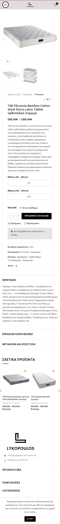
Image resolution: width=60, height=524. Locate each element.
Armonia (44, 403)
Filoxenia (39, 94)
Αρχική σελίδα (14, 94)
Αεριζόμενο (22, 257)
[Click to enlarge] (8, 61)
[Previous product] (44, 99)
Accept (30, 518)
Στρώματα (27, 94)
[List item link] (30, 460)
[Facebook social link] (16, 266)
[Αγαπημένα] (25, 371)
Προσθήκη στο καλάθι (36, 216)
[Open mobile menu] (5, 5)
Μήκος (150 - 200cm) (18, 191)
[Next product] (50, 99)
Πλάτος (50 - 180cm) (18, 177)
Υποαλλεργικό (14, 260)
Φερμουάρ (28, 260)
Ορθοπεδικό (35, 257)
